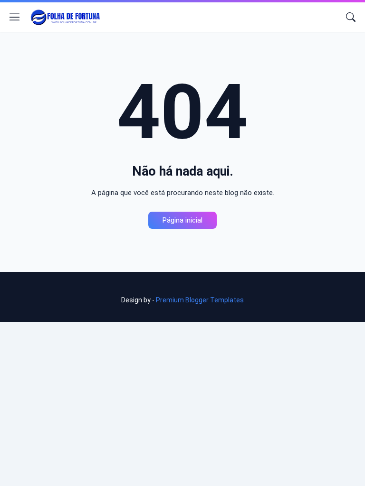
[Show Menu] (14, 17)
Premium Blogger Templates (200, 300)
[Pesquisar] (350, 17)
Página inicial (182, 220)
